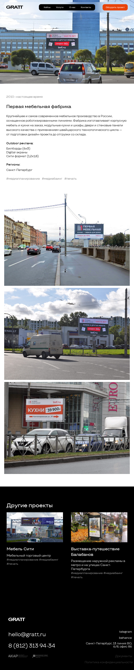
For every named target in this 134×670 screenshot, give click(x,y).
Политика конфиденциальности (109, 662)
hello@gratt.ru (27, 634)
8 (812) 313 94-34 (31, 645)
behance (125, 638)
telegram (125, 632)
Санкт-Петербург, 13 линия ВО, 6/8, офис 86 (109, 645)
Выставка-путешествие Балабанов (95, 551)
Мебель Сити (20, 549)
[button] (115, 7)
